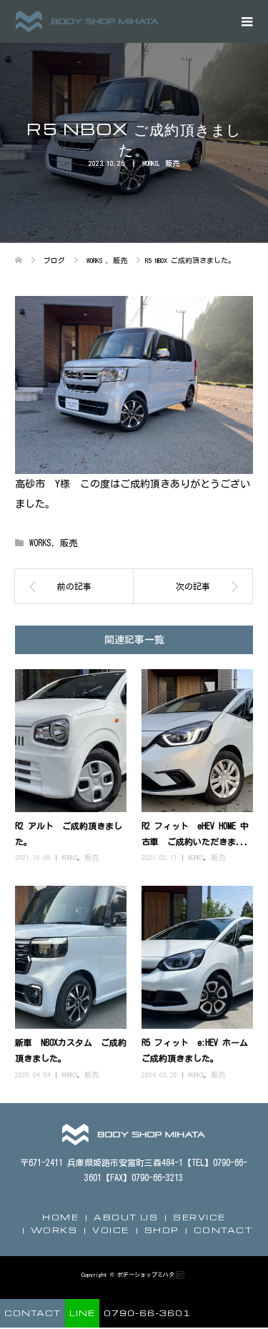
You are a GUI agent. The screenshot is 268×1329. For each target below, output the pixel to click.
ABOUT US (126, 1217)
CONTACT (223, 1230)
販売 (172, 163)
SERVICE (199, 1217)
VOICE (110, 1230)
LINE (82, 1313)
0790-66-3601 (147, 1313)
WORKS (150, 163)
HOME (60, 1217)
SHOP (161, 1230)
